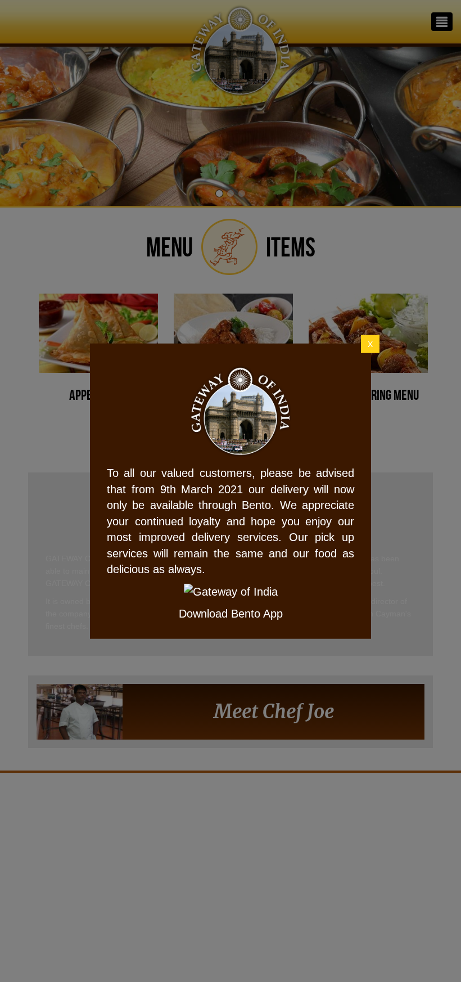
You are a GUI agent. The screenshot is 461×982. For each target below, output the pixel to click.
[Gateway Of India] (137, 412)
